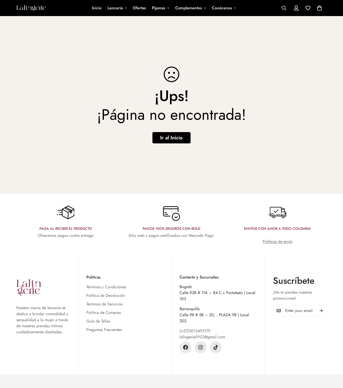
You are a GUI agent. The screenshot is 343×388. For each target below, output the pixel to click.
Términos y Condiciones (106, 287)
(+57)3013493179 (195, 331)
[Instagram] (201, 347)
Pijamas (158, 8)
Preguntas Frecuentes (104, 329)
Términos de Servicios (104, 304)
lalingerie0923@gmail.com (202, 337)
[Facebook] (186, 347)
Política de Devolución (105, 295)
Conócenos (222, 8)
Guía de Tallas (98, 321)
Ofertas (139, 8)
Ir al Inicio (171, 137)
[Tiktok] (216, 347)
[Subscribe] (321, 310)
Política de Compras (103, 312)
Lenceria (115, 8)
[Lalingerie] (31, 8)
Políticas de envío (278, 241)
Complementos (188, 8)
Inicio (96, 8)
